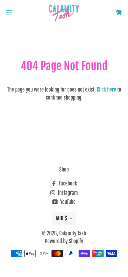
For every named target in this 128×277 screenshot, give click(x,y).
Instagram (67, 193)
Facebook (67, 183)
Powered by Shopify (64, 241)
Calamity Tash (72, 233)
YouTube (67, 202)
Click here (106, 89)
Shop (64, 169)
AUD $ (61, 218)
